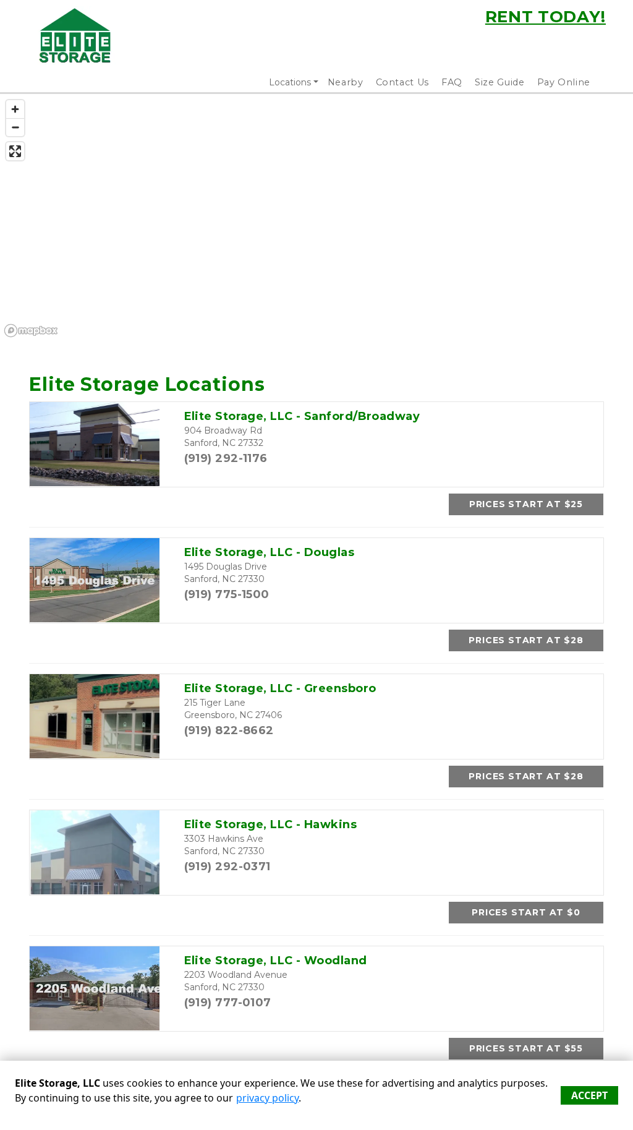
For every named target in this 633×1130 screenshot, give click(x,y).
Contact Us (403, 82)
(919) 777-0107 (227, 1002)
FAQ (451, 82)
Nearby (345, 82)
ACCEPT (589, 1095)
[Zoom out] (15, 127)
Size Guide (500, 82)
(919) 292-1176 (226, 458)
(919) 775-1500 (227, 594)
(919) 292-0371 (227, 866)
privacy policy (267, 1098)
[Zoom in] (15, 109)
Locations (290, 82)
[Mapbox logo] (31, 330)
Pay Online (564, 82)
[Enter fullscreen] (15, 151)
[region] (316, 217)
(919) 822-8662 (229, 730)
